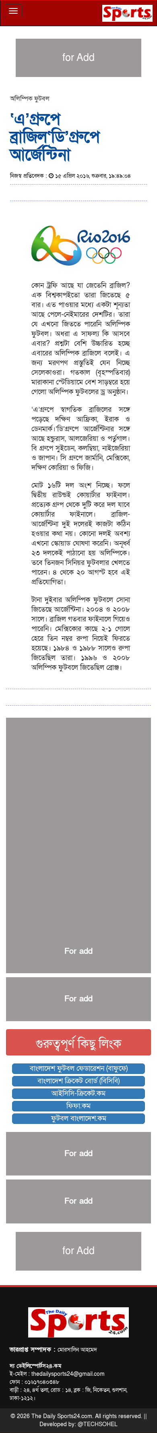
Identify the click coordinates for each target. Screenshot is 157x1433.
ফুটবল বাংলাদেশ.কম (78, 1118)
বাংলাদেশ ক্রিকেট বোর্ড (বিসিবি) (78, 1081)
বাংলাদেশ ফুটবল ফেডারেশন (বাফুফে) (79, 1068)
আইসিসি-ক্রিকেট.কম (78, 1093)
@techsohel (98, 1424)
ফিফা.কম (78, 1106)
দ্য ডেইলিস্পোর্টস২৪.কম (35, 1366)
